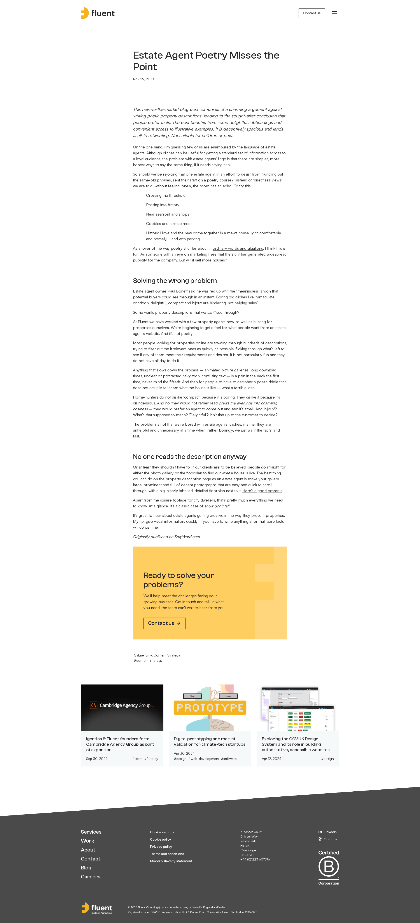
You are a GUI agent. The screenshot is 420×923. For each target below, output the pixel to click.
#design (180, 758)
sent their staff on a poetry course (202, 180)
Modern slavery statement (171, 861)
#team (137, 758)
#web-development (203, 758)
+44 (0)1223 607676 (255, 859)
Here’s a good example (262, 490)
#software (229, 758)
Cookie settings (162, 832)
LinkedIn (330, 832)
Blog (86, 868)
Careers (90, 877)
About (88, 850)
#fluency (151, 758)
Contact (90, 859)
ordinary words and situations (238, 248)
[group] (334, 13)
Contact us (311, 13)
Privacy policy (161, 847)
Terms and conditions (167, 854)
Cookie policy (160, 839)
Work (87, 841)
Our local (331, 839)
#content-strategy (148, 660)
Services (91, 832)
